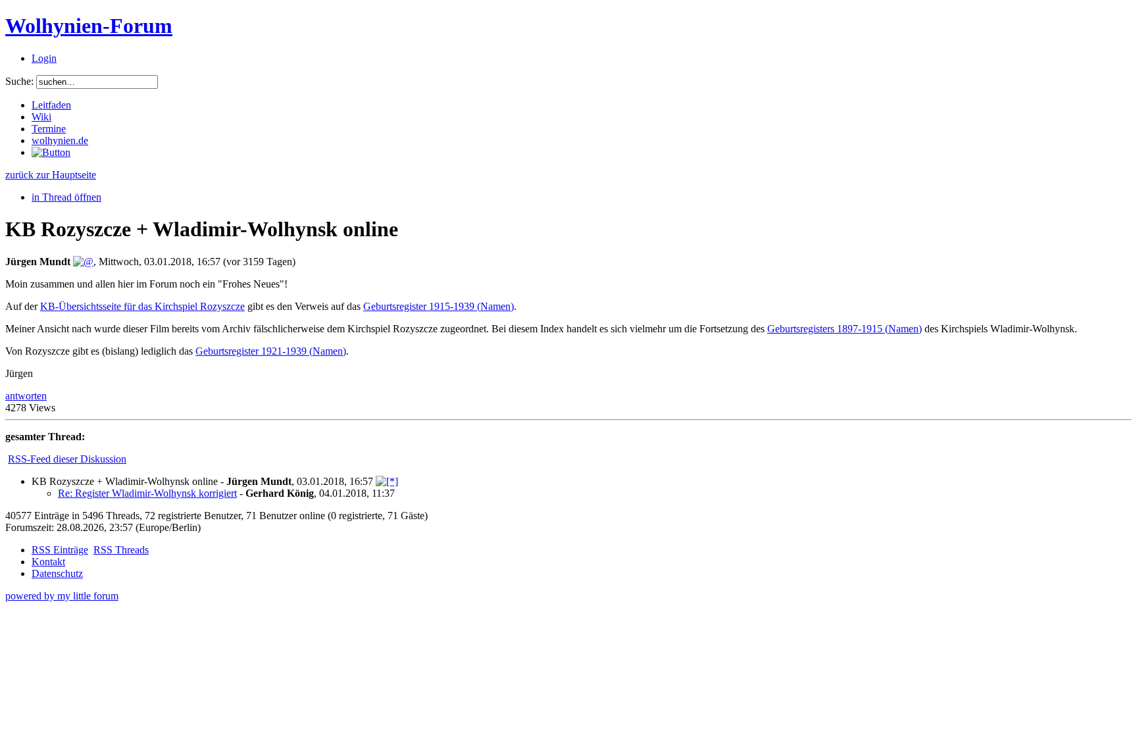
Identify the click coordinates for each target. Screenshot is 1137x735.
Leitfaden (51, 105)
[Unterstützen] (51, 152)
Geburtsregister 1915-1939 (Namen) (438, 306)
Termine (49, 128)
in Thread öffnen (66, 197)
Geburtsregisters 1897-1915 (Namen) (844, 328)
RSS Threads (121, 549)
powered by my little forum (61, 595)
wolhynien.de (60, 140)
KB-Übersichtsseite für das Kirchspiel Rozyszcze (142, 306)
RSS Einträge (60, 549)
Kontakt (48, 561)
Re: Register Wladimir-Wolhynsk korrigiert (147, 493)
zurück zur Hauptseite (50, 174)
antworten (26, 395)
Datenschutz (57, 573)
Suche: (19, 81)
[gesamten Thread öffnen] (387, 481)
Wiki (41, 116)
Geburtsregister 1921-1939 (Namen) (270, 351)
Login (44, 58)
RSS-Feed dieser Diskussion (67, 459)
